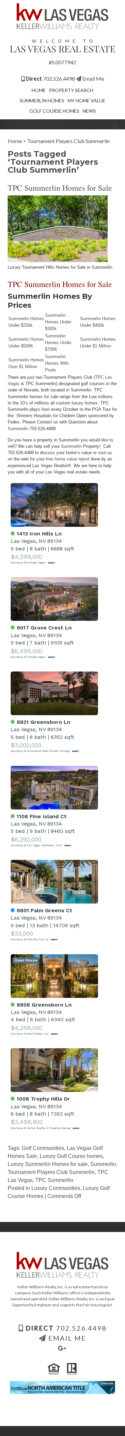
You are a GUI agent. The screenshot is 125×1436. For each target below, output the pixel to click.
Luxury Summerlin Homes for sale (48, 1164)
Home (39, 90)
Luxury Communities (55, 1188)
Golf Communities (43, 1148)
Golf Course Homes (54, 111)
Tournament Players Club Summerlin (51, 1172)
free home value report (67, 458)
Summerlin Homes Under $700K (58, 342)
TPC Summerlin (54, 1180)
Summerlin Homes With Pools (57, 363)
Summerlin (18, 428)
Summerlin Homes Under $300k (58, 322)
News (89, 111)
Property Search (71, 90)
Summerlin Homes (42, 100)
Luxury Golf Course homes (71, 1156)
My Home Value (86, 100)
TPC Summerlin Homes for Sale (60, 187)
